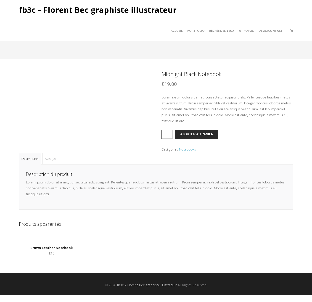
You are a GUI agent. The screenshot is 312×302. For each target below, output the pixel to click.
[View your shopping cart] (291, 30)
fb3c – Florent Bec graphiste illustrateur (98, 10)
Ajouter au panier (196, 134)
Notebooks (187, 149)
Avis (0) (50, 158)
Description (30, 158)
